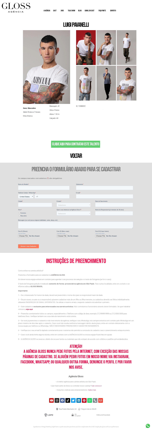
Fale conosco (96, 386)
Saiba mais (92, 390)
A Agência (47, 10)
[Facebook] (62, 400)
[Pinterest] (84, 400)
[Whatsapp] (89, 400)
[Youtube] (51, 400)
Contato (113, 10)
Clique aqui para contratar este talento (75, 144)
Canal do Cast (90, 10)
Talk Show (71, 10)
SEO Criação (95, 427)
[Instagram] (57, 400)
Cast (54, 10)
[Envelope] (100, 400)
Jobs (62, 10)
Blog (80, 10)
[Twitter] (73, 400)
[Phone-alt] (95, 400)
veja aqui (29, 309)
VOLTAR (76, 156)
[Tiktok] (67, 400)
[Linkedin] (78, 400)
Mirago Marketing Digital (48, 427)
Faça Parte (102, 10)
